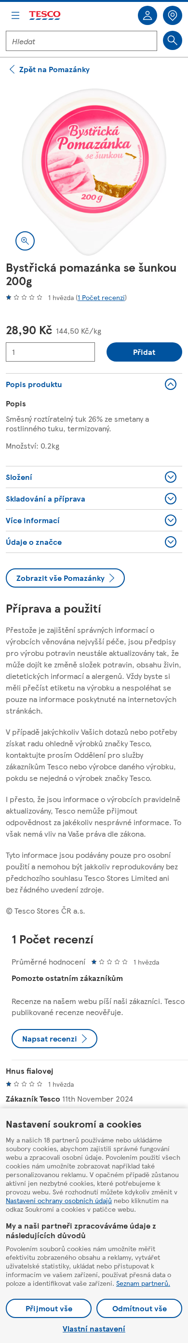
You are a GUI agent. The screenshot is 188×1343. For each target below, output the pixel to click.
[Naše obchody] (172, 15)
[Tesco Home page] (45, 15)
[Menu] (15, 15)
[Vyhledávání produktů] (172, 40)
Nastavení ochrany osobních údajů (59, 1200)
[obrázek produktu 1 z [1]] (94, 172)
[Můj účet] (147, 15)
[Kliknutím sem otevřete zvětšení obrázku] (25, 241)
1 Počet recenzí (101, 297)
